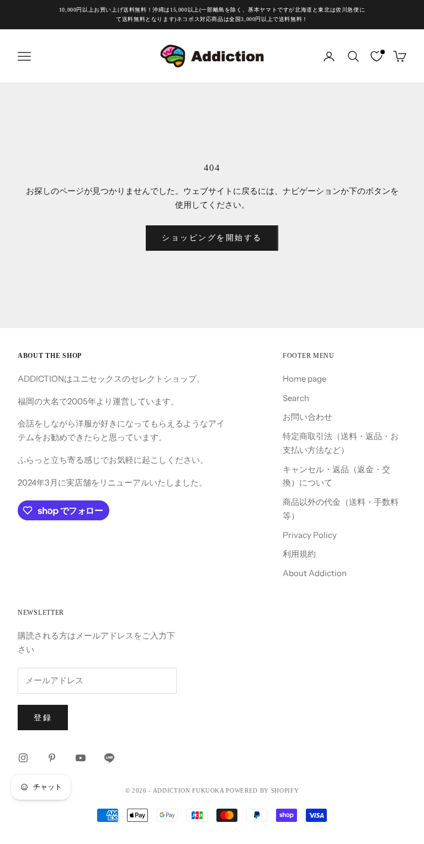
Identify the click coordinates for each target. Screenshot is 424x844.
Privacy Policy (310, 535)
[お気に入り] (376, 56)
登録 (43, 717)
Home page (304, 378)
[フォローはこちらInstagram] (23, 757)
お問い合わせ (307, 417)
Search (296, 398)
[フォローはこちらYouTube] (80, 757)
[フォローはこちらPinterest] (51, 757)
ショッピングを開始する (212, 237)
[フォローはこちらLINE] (109, 757)
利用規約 (299, 553)
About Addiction (315, 573)
